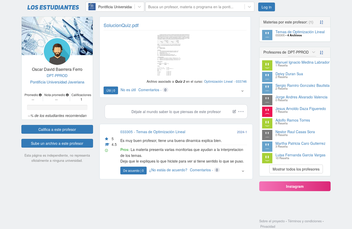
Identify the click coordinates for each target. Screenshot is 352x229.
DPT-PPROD (57, 75)
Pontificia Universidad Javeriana (57, 81)
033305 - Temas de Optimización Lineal (152, 131)
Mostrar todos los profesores (296, 169)
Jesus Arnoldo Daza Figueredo (300, 108)
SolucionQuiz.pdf (121, 25)
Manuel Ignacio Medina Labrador (302, 62)
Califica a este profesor (57, 129)
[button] (242, 91)
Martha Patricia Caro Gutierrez (300, 143)
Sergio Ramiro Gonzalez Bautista (302, 85)
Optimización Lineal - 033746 (225, 81)
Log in (267, 7)
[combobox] (88, 7)
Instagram (295, 186)
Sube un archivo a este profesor (57, 143)
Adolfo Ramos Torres (292, 120)
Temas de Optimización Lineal (300, 31)
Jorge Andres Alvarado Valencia (301, 96)
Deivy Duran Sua (289, 73)
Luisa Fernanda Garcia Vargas (300, 154)
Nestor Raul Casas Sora (295, 131)
